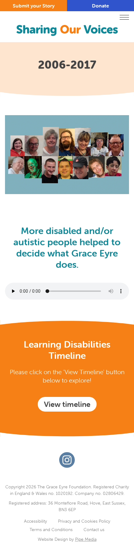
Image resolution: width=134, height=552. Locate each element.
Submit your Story (34, 5)
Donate (100, 5)
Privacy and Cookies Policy (84, 521)
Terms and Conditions (51, 529)
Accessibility (35, 521)
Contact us (94, 529)
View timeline (67, 404)
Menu (124, 17)
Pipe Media (86, 539)
